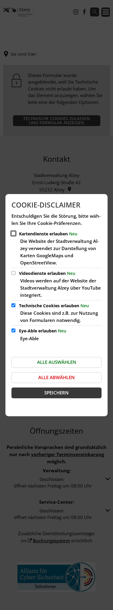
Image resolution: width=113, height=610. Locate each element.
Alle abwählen (56, 377)
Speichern (56, 393)
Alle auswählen (56, 362)
